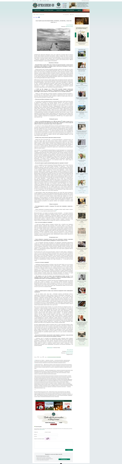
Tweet (34, 17)
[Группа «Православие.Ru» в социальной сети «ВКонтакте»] (33, 0)
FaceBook (39, 432)
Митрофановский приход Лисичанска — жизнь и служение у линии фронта (81, 98)
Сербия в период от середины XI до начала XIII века (81, 206)
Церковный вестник (69, 26)
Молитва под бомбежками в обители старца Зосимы (81, 112)
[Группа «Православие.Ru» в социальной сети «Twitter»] (37, 0)
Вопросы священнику (70, 10)
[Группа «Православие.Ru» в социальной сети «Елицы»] (42, 0)
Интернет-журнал (60, 10)
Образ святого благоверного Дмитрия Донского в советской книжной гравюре (82, 220)
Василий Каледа (70, 349)
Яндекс (42, 432)
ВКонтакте (40, 432)
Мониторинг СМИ (42, 14)
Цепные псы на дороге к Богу (81, 234)
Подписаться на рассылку (86, 0)
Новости (79, 10)
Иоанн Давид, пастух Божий (81, 281)
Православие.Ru (42, 429)
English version (65, 7)
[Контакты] (48, 0)
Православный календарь (58, 7)
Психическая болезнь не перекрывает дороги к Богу (81, 187)
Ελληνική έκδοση (65, 3)
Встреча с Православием (48, 10)
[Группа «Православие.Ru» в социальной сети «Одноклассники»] (34, 0)
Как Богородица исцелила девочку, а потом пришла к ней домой (81, 308)
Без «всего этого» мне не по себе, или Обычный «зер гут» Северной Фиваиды (81, 249)
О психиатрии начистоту (81, 160)
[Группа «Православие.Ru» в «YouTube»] (40, 0)
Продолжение (49, 347)
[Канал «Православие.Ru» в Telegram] (43, 0)
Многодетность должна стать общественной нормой (81, 70)
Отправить (69, 449)
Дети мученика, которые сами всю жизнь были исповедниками (81, 131)
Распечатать (72, 14)
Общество (37, 14)
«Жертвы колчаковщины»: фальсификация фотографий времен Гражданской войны (81, 339)
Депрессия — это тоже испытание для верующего (81, 174)
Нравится (36, 17)
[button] (72, 7)
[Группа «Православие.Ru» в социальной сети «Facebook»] (36, 0)
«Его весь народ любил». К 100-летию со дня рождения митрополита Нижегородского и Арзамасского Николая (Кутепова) (81, 323)
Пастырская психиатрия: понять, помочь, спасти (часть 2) (82, 147)
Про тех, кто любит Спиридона (81, 294)
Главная (34, 14)
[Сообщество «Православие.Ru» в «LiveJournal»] (39, 0)
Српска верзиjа (65, 5)
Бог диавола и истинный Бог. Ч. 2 (82, 263)
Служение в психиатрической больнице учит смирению (81, 58)
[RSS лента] (46, 0)
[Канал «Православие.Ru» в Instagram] (45, 0)
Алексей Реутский (69, 24)
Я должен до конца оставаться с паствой (82, 84)
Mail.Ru (44, 432)
